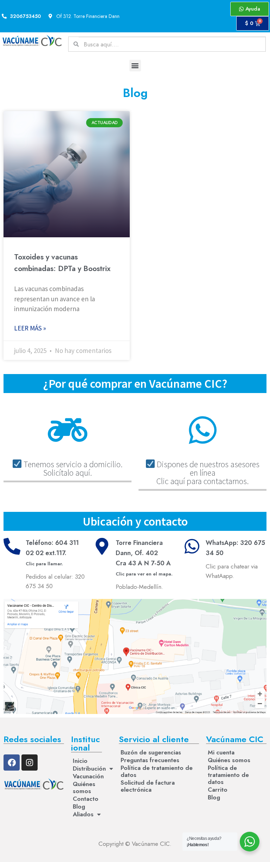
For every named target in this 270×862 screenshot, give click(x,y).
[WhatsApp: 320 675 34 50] (192, 546)
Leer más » (30, 328)
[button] (135, 65)
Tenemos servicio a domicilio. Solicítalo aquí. (72, 468)
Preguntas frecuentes (150, 760)
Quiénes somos (84, 787)
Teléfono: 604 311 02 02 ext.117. (52, 552)
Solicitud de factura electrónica (148, 786)
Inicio (80, 761)
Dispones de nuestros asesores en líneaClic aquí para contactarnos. (207, 473)
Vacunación (87, 776)
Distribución (87, 768)
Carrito (217, 789)
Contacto (85, 799)
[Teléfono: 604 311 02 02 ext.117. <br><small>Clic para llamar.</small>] (12, 546)
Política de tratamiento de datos (157, 771)
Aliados (83, 814)
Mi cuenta (221, 752)
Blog (79, 806)
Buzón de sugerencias (151, 752)
